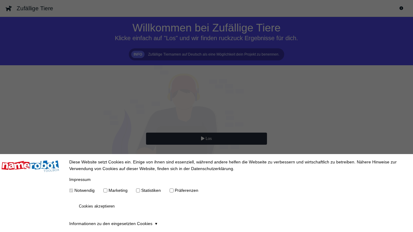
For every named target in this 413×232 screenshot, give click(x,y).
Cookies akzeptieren (97, 206)
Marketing (118, 190)
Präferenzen (186, 190)
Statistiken (151, 190)
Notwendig (84, 190)
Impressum (80, 179)
